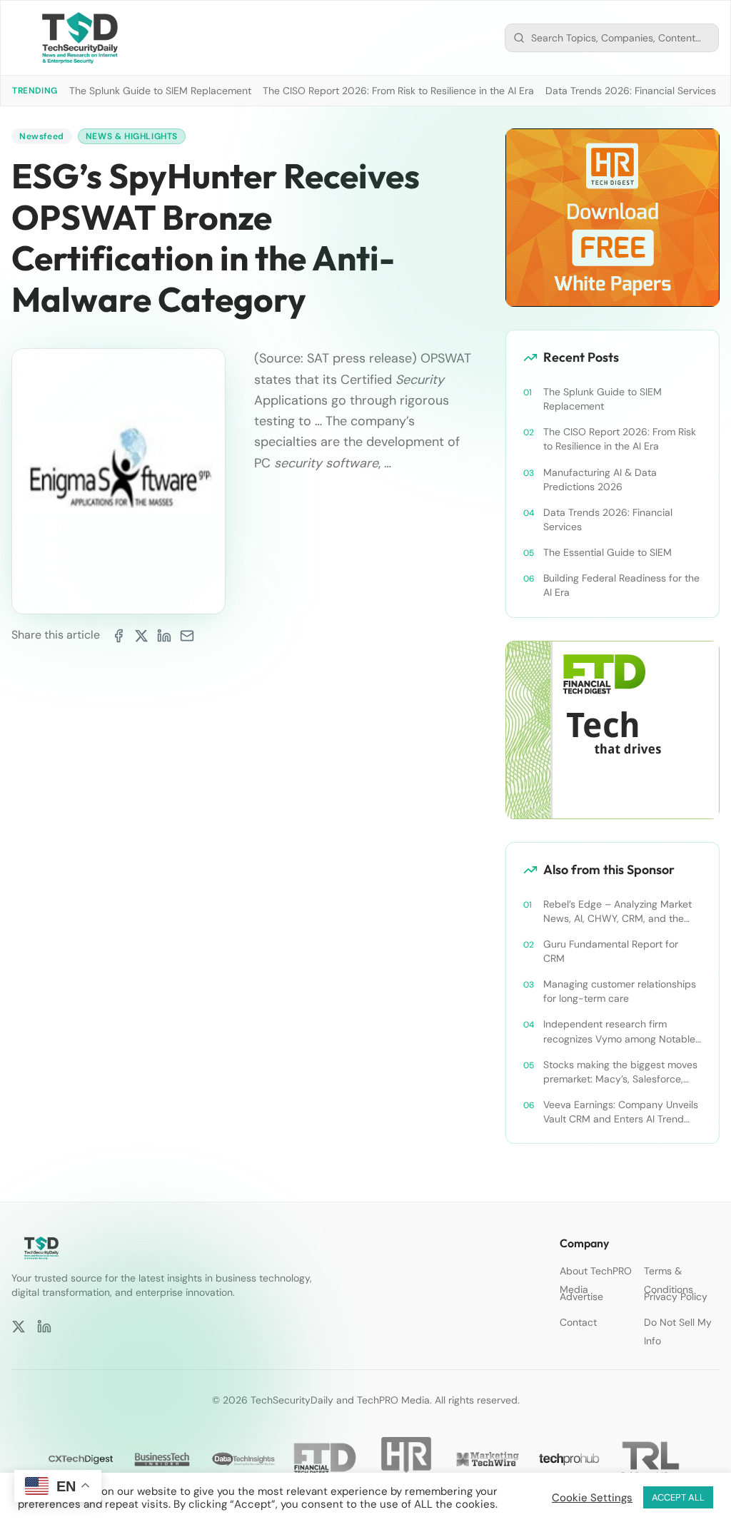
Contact (578, 1322)
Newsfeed (41, 136)
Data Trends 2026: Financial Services (630, 90)
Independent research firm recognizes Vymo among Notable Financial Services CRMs (619, 1031)
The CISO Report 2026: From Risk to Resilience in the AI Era (398, 90)
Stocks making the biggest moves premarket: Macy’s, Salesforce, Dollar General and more (620, 1072)
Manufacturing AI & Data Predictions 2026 (600, 479)
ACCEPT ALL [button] (678, 1497)
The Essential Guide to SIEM (607, 552)
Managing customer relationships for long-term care (619, 991)
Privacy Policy (675, 1296)
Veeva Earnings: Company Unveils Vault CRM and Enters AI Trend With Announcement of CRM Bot (620, 1112)
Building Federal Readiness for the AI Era (621, 585)
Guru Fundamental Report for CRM (610, 951)
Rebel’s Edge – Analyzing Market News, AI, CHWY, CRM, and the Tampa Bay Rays (617, 911)
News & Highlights (132, 136)
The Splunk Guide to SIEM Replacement (160, 90)
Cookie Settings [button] (592, 1497)
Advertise (581, 1296)
